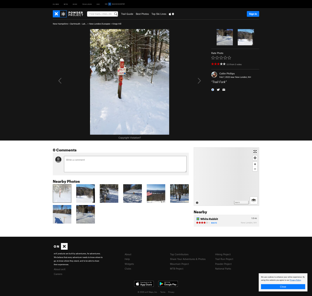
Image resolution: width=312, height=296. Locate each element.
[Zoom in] (255, 164)
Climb (56, 4)
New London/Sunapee (99, 23)
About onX (59, 269)
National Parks (223, 268)
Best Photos (142, 13)
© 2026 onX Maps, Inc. (147, 292)
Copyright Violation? (129, 137)
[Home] (69, 13)
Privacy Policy (295, 280)
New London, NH (243, 77)
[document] (283, 282)
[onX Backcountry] (115, 4)
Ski (98, 4)
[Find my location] (255, 157)
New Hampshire (60, 23)
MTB (66, 4)
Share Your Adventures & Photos (188, 258)
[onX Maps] (61, 248)
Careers (58, 273)
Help (127, 258)
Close (283, 286)
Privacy (171, 292)
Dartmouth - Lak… (78, 23)
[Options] (253, 200)
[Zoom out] (255, 169)
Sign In (253, 13)
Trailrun (87, 4)
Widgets (129, 263)
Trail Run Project (224, 258)
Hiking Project (223, 254)
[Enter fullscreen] (255, 151)
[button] (212, 89)
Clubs (128, 268)
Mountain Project (179, 263)
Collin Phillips (227, 73)
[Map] (226, 177)
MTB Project (176, 268)
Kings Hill (116, 23)
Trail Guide (127, 13)
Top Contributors (179, 254)
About (128, 254)
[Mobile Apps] (171, 13)
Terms (162, 292)
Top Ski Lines (158, 13)
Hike (75, 4)
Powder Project (223, 263)
